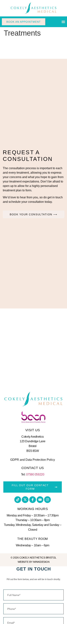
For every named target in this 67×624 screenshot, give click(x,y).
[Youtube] (40, 499)
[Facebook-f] (32, 499)
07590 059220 (35, 474)
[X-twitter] (25, 499)
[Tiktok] (17, 499)
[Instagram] (47, 499)
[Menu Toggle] (63, 22)
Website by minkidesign (34, 561)
